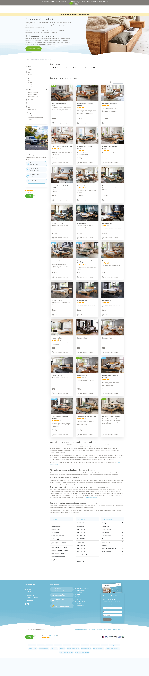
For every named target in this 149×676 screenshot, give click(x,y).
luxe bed (104, 555)
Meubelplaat (31, 100)
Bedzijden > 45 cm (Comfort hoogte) (35, 118)
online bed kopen (106, 552)
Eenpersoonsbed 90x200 (84, 558)
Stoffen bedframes (56, 523)
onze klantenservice (91, 497)
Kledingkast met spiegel (73, 648)
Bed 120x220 (49, 645)
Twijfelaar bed (106, 542)
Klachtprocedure (81, 601)
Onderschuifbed (106, 529)
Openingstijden (81, 590)
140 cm (30, 69)
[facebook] (26, 605)
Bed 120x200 (81, 532)
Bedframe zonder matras (58, 557)
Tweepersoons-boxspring (109, 548)
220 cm (30, 86)
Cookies (115, 629)
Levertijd (79, 592)
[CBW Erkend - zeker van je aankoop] (31, 196)
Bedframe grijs (55, 539)
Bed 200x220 (81, 552)
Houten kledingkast (86, 648)
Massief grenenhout (33, 96)
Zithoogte (29, 113)
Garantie (79, 599)
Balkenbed (30, 106)
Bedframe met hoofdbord (90, 68)
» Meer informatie (103, 1)
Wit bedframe (55, 532)
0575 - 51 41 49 (34, 163)
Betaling (79, 595)
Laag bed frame (55, 560)
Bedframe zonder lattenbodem (59, 550)
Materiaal (29, 89)
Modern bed (105, 526)
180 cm (30, 73)
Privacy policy (107, 629)
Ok (71, 3)
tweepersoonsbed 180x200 (82, 652)
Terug (27, 59)
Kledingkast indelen (115, 645)
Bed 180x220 (76, 645)
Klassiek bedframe (56, 526)
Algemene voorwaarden (80, 629)
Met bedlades (31, 108)
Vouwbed (104, 545)
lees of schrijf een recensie (36, 181)
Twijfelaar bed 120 (82, 555)
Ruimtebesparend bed (108, 539)
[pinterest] (28, 605)
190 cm (30, 81)
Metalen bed (105, 532)
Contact (79, 603)
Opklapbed (105, 523)
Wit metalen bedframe (57, 536)
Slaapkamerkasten (43, 648)
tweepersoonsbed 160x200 (66, 652)
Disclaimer (99, 629)
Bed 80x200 (80, 523)
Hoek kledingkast (95, 645)
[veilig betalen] (113, 637)
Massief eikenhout (32, 94)
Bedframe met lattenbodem (59, 547)
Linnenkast (62, 648)
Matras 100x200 (33, 648)
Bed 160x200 (81, 539)
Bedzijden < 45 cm (33, 116)
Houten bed (105, 645)
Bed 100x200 (81, 529)
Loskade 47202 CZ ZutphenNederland (30, 590)
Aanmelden (107, 619)
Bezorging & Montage (83, 588)
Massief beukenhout (33, 92)
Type (27, 103)
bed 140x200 (40, 645)
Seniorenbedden (106, 536)
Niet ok (76, 3)
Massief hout (31, 98)
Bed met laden (85, 645)
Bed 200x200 (81, 548)
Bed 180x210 (54, 648)
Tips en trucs (80, 606)
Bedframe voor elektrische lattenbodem (58, 543)
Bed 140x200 (81, 536)
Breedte (28, 66)
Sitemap (120, 629)
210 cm (30, 84)
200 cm (30, 75)
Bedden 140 (80, 561)
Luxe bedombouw (75, 68)
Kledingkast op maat (98, 648)
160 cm (30, 71)
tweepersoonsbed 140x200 (112, 648)
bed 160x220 (81, 542)
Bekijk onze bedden (34, 49)
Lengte (28, 78)
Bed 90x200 (80, 526)
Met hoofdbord (32, 110)
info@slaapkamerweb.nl (35, 175)
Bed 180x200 (81, 545)
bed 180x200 (67, 645)
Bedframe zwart (55, 529)
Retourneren (80, 597)
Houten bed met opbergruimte (59, 68)
